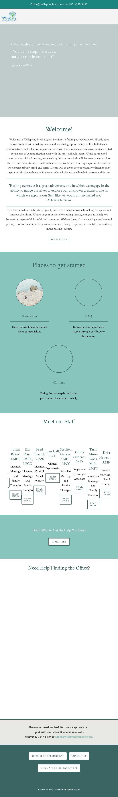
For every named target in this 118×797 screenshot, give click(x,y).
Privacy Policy (45, 789)
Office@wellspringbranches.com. (74, 737)
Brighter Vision (72, 789)
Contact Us (79, 756)
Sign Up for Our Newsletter (59, 768)
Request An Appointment (47, 756)
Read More (15, 495)
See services (59, 239)
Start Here (59, 542)
